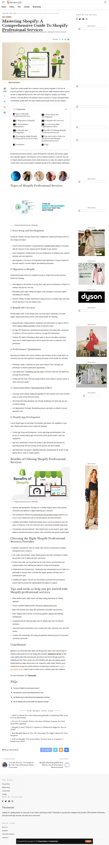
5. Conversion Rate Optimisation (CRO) (51, 125)
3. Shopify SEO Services (54, 121)
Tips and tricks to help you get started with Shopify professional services (53, 138)
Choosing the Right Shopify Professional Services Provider (25, 137)
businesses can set (54, 654)
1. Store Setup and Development (50, 116)
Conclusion (19, 144)
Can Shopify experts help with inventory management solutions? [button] (31, 697)
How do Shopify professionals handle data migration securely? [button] (31, 702)
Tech (3, 16)
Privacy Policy (42, 841)
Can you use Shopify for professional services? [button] (26, 688)
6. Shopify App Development (20, 131)
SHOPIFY (8, 16)
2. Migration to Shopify (25, 121)
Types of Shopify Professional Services (21, 115)
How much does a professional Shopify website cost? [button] (28, 693)
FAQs (46, 144)
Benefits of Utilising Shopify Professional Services (54, 131)
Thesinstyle (32, 675)
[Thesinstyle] (15, 2)
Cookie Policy (53, 841)
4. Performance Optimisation (20, 125)
